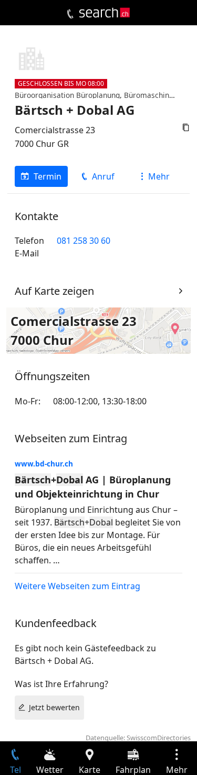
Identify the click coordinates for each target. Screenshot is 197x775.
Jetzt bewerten (54, 707)
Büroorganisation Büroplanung (67, 95)
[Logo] (104, 12)
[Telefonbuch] (70, 14)
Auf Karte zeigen (54, 291)
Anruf (103, 176)
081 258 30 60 (83, 240)
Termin (47, 176)
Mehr (159, 176)
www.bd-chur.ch (44, 464)
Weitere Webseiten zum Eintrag (77, 586)
